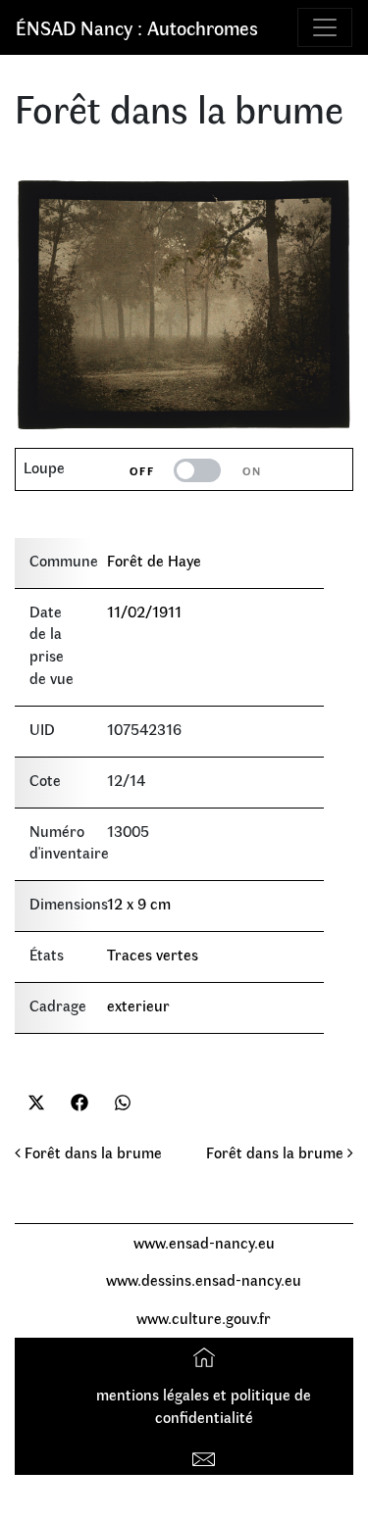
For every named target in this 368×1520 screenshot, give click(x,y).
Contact (207, 1455)
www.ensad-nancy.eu (204, 1242)
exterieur (138, 1005)
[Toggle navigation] (324, 27)
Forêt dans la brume (91, 1152)
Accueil (207, 1356)
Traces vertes (152, 954)
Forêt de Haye (154, 560)
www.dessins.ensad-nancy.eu (203, 1279)
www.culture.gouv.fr (203, 1317)
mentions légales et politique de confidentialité (203, 1405)
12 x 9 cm (139, 903)
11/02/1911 (144, 611)
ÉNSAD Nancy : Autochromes (137, 27)
